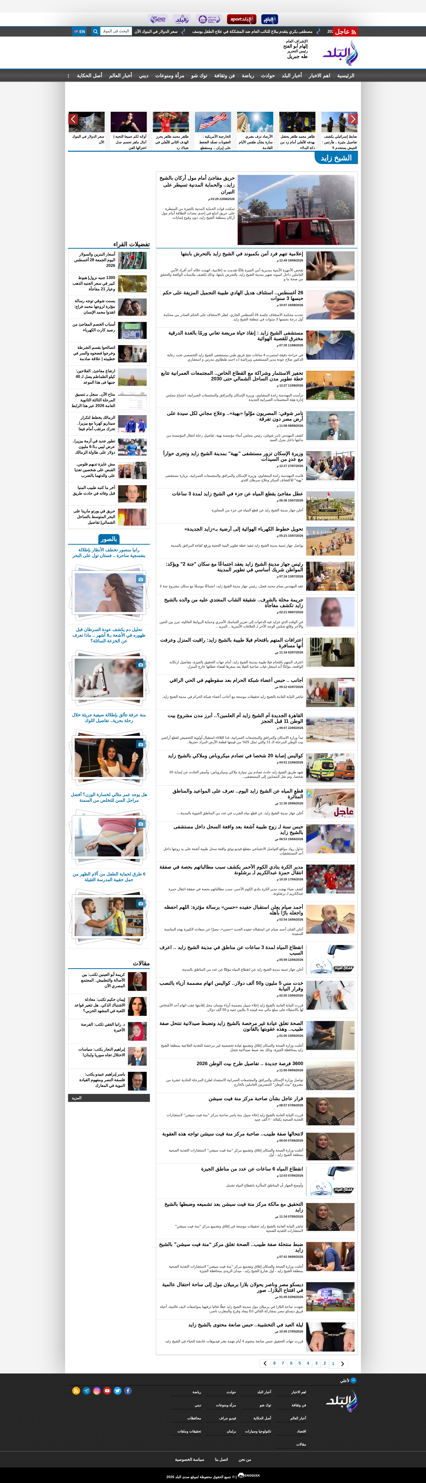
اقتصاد (301, 1431)
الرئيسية (346, 75)
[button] (353, 119)
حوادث (268, 75)
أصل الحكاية (89, 75)
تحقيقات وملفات (189, 1431)
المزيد (76, 1098)
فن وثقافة (224, 75)
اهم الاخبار (319, 75)
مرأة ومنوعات (169, 75)
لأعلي (345, 1381)
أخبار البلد (292, 75)
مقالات (301, 1444)
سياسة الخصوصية (189, 1459)
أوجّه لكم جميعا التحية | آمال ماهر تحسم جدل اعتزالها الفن (161, 31)
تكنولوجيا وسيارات (258, 1431)
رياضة (248, 75)
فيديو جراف (227, 1418)
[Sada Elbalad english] (158, 19)
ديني (143, 75)
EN (81, 32)
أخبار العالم (120, 75)
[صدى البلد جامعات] (209, 19)
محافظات (194, 1418)
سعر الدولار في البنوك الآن (244, 31)
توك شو (199, 75)
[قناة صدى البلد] (269, 19)
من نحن (245, 1459)
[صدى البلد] (340, 52)
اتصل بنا (221, 1459)
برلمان (231, 1431)
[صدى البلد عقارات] (182, 19)
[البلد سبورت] (241, 19)
